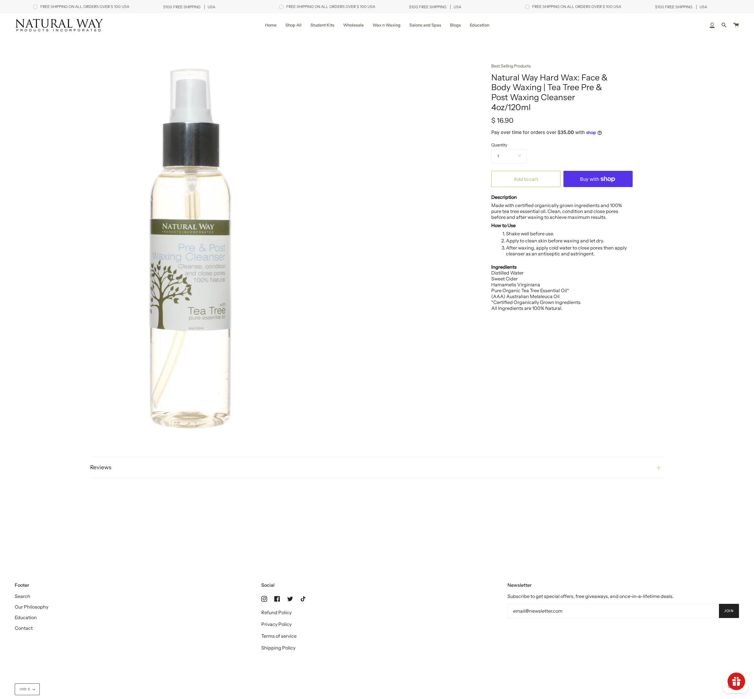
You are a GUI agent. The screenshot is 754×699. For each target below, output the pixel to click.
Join (729, 611)
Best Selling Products (511, 66)
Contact (24, 628)
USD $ (25, 689)
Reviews (100, 467)
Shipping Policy (278, 648)
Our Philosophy (31, 607)
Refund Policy (276, 612)
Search (22, 596)
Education (26, 617)
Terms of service (279, 636)
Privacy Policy (276, 624)
